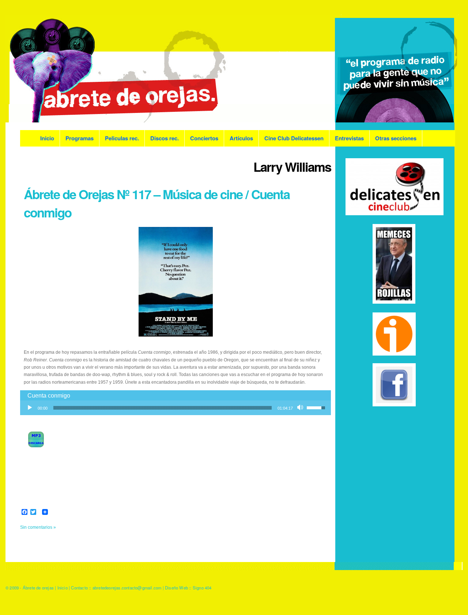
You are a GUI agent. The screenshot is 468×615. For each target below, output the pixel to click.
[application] (175, 407)
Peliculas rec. (122, 138)
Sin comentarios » (38, 527)
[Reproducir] (29, 407)
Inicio (47, 138)
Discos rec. (164, 138)
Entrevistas (349, 138)
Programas (79, 138)
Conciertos (204, 138)
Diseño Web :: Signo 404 (188, 588)
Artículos (241, 138)
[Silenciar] (301, 407)
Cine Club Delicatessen (294, 138)
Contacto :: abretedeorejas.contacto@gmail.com (116, 588)
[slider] (162, 408)
